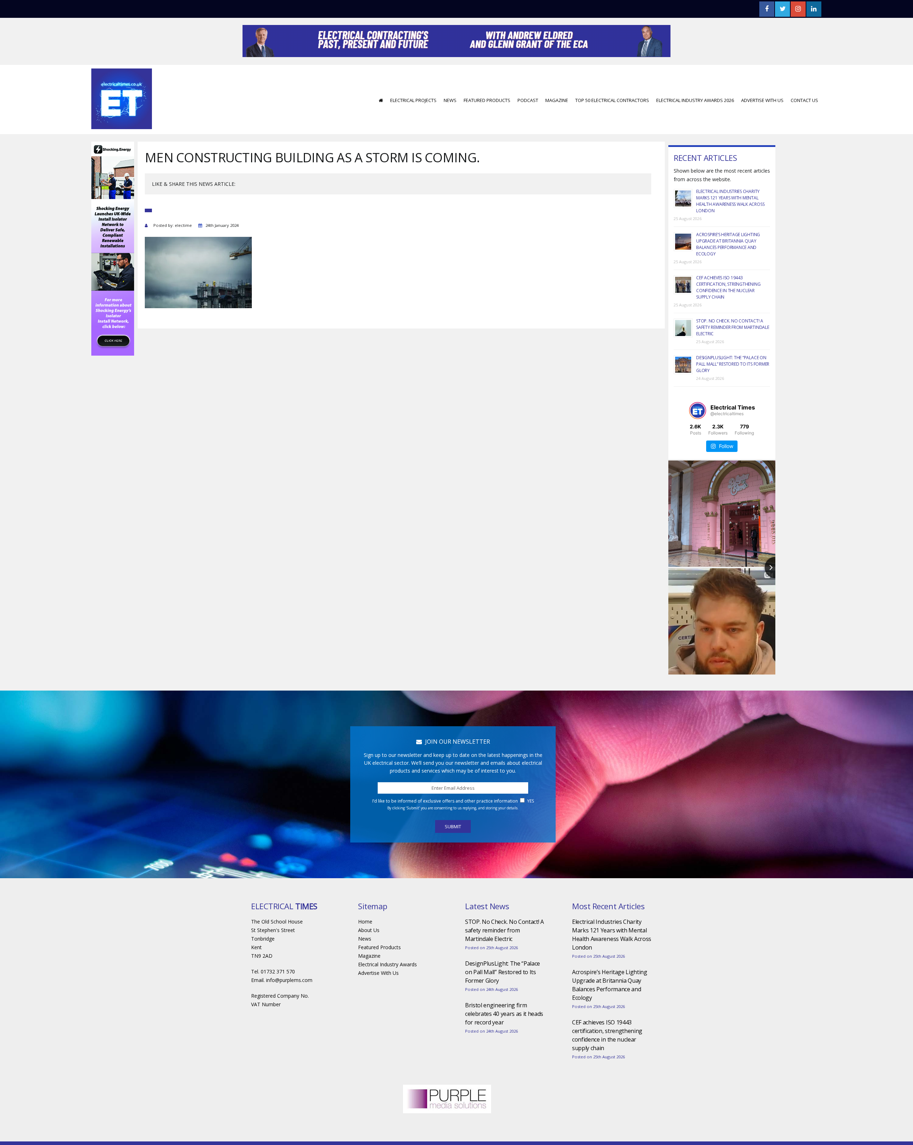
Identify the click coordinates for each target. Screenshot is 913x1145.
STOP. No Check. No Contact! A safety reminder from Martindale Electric (732, 348)
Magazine (556, 121)
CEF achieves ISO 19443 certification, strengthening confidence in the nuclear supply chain (728, 308)
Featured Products (487, 121)
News (450, 121)
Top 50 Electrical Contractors (612, 121)
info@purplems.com (289, 1001)
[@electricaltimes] (697, 432)
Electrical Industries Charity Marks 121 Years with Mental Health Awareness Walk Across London (730, 222)
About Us (368, 951)
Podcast (527, 121)
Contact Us (804, 121)
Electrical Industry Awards (387, 985)
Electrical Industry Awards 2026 (695, 121)
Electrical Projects (413, 121)
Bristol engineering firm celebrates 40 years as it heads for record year (504, 1035)
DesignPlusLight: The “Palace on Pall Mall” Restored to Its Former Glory (732, 385)
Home (365, 943)
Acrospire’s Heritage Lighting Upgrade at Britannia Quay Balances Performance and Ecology (728, 265)
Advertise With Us (762, 121)
